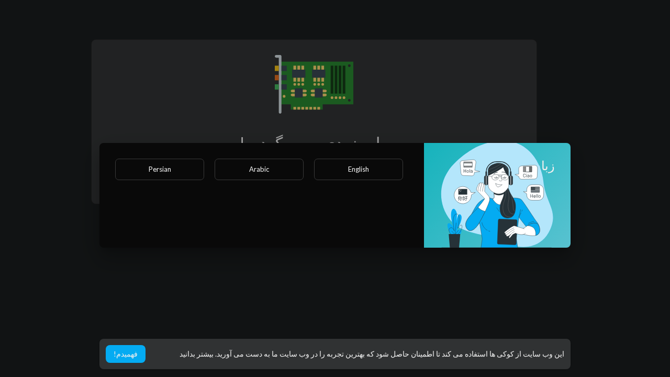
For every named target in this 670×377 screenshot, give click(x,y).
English (358, 169)
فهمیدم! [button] (126, 353)
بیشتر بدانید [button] (197, 353)
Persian (160, 169)
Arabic (259, 169)
